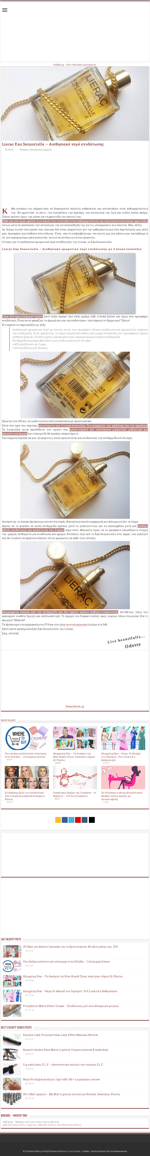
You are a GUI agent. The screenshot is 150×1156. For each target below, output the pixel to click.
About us (64, 1151)
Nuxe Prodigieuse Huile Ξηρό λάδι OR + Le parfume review (61, 1079)
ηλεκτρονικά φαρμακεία (74, 624)
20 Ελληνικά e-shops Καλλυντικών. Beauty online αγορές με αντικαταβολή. (122, 796)
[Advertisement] (75, 33)
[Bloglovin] (92, 820)
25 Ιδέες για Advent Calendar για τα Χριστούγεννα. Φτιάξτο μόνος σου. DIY (70, 946)
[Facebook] (65, 820)
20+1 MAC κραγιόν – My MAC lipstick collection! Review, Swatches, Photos (71, 1094)
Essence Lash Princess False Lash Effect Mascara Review (60, 1035)
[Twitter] (71, 820)
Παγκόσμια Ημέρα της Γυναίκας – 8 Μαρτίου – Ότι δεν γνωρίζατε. (74, 794)
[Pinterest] (78, 820)
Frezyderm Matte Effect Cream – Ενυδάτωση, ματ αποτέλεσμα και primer (71, 1006)
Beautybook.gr (75, 706)
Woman (24, 149)
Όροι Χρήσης (74, 1151)
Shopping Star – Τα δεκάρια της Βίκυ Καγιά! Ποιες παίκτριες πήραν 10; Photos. (74, 757)
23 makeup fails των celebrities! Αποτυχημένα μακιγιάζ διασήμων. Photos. (25, 796)
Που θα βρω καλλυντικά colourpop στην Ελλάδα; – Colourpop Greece (25, 755)
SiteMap (85, 1151)
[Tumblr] (84, 820)
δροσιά (31, 616)
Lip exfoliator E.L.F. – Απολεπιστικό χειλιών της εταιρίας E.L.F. (63, 1064)
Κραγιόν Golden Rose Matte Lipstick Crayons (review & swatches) (65, 1049)
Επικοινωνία (121, 1151)
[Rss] (58, 820)
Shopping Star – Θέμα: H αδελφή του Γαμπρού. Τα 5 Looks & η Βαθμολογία (120, 757)
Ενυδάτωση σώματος (40, 149)
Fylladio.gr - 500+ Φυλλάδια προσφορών (74, 64)
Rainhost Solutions (106, 1151)
